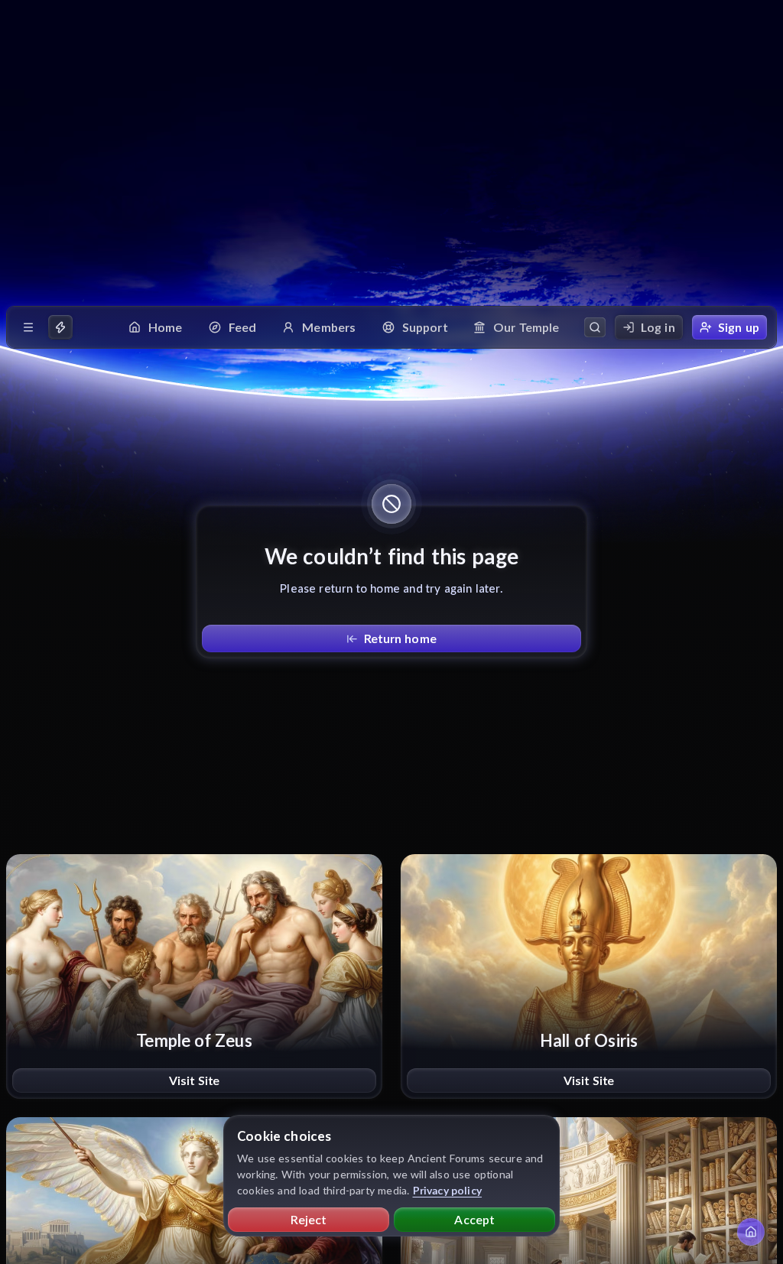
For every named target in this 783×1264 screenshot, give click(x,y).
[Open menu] (28, 327)
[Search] (595, 327)
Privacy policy (447, 1190)
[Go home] (751, 1232)
